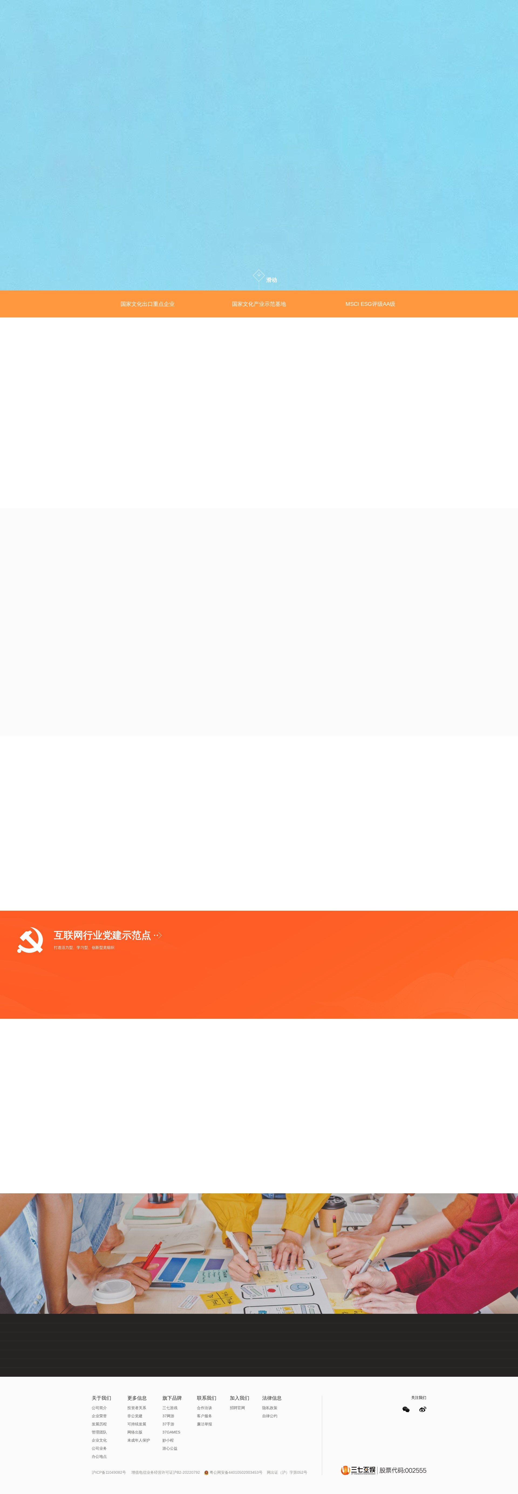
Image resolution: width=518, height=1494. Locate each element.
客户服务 (204, 1416)
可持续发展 (136, 1424)
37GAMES (171, 1432)
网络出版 (134, 1432)
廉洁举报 (204, 1424)
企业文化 (99, 1440)
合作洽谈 (204, 1408)
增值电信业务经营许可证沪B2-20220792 (166, 1472)
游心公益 (170, 1448)
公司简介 (99, 1408)
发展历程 (99, 1424)
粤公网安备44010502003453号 (236, 1472)
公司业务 (99, 1448)
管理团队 (99, 1432)
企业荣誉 (99, 1416)
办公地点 (99, 1456)
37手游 (168, 1424)
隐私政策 (269, 1408)
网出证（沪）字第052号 (287, 1472)
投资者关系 (136, 1408)
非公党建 (134, 1416)
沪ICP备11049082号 (109, 1472)
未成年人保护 (138, 1440)
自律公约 (269, 1416)
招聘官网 (237, 1408)
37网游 (168, 1416)
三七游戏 (170, 1408)
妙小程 (168, 1440)
